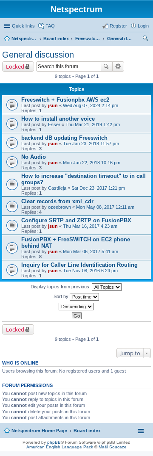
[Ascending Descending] (76, 306)
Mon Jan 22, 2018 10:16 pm (91, 162)
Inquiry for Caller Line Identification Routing (79, 265)
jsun (53, 105)
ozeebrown (59, 207)
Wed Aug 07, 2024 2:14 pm (90, 105)
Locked (15, 66)
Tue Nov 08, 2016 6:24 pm (90, 270)
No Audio (33, 157)
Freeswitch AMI (88, 38)
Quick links (23, 25)
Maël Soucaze (113, 447)
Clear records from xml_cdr (57, 201)
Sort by (62, 296)
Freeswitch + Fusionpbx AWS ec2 (65, 100)
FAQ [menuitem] (50, 25)
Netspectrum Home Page (24, 38)
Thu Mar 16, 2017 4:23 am (90, 226)
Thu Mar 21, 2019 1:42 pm (92, 124)
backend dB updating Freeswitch (64, 138)
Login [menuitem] (143, 25)
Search (106, 66)
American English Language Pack (59, 447)
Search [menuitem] (145, 39)
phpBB (54, 442)
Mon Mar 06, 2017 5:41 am (90, 251)
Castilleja (57, 188)
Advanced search (118, 66)
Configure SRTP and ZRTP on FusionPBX (76, 220)
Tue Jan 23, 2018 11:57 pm (91, 143)
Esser (54, 124)
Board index (56, 38)
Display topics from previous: (61, 286)
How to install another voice (58, 119)
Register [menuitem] (118, 25)
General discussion (120, 38)
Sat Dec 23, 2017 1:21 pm (98, 188)
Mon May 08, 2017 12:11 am (105, 207)
